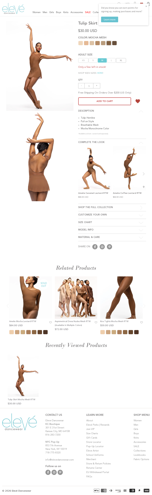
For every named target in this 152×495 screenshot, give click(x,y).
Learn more (109, 19)
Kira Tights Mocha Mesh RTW (114, 321)
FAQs (89, 477)
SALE (136, 446)
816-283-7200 (53, 435)
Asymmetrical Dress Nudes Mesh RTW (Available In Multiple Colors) (73, 323)
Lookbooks (140, 455)
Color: (92, 37)
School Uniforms (95, 455)
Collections (140, 451)
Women (138, 421)
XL (121, 60)
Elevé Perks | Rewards (97, 425)
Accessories (140, 442)
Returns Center (94, 468)
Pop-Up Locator (95, 446)
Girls (136, 429)
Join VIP (90, 429)
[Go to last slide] (7, 306)
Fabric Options (141, 459)
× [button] (146, 6)
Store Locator (93, 442)
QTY (80, 79)
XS (83, 60)
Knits (136, 438)
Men (136, 425)
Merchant (91, 459)
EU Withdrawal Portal (97, 472)
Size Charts (92, 433)
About (89, 421)
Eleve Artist (92, 451)
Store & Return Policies (98, 464)
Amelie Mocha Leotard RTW (22, 321)
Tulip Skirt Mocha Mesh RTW (21, 400)
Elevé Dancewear (21, 490)
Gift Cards (91, 438)
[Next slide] (143, 173)
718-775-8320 (53, 453)
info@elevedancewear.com (59, 460)
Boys (136, 433)
